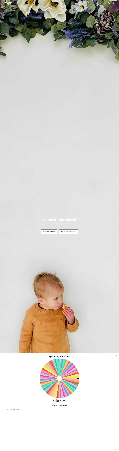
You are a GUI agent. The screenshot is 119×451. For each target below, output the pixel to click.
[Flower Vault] (8, 3)
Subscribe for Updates (49, 231)
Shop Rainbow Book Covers (93, 3)
